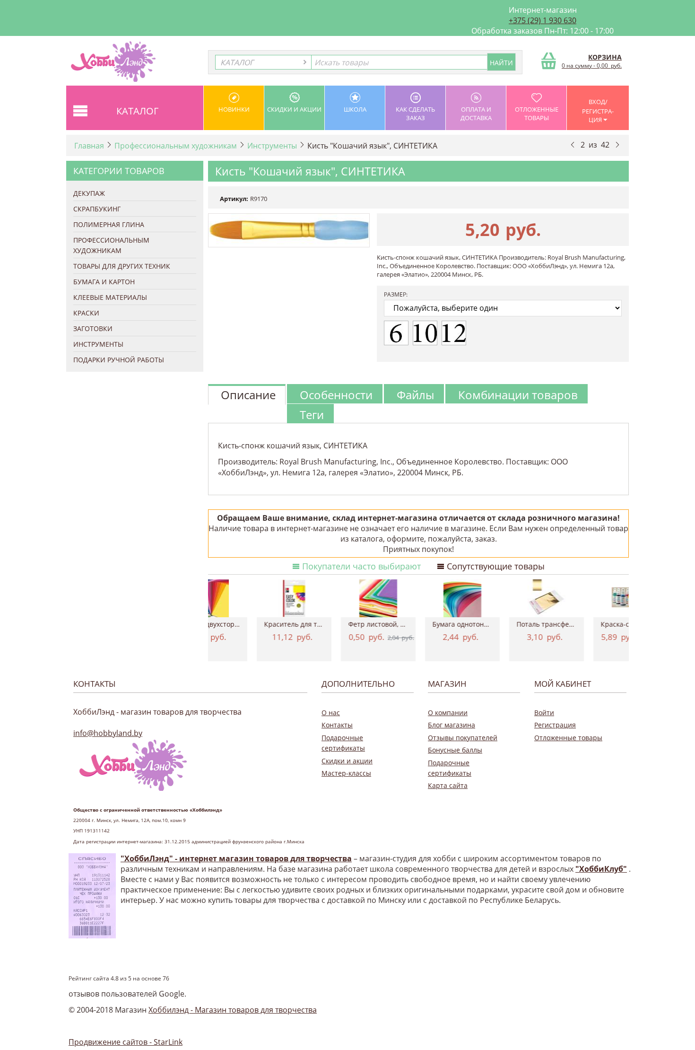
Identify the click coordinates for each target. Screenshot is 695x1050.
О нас (330, 712)
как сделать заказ (415, 113)
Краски (86, 312)
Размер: (396, 294)
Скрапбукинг (97, 208)
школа (355, 109)
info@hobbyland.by (107, 733)
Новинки (234, 109)
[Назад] (572, 144)
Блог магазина (451, 724)
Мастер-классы (346, 773)
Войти (544, 712)
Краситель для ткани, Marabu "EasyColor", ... (334, 624)
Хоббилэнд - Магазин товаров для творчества (232, 1010)
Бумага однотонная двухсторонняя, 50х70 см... (502, 624)
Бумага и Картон (104, 281)
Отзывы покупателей (462, 737)
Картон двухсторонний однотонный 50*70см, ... (250, 624)
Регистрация (555, 724)
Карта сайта (448, 785)
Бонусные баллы (455, 749)
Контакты (337, 724)
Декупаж (89, 193)
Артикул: (234, 198)
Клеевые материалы (110, 297)
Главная (89, 145)
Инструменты (272, 145)
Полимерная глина (108, 224)
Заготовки (93, 328)
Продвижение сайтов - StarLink (125, 1042)
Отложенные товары (536, 113)
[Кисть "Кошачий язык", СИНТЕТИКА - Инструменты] (288, 230)
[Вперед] (617, 144)
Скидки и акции (294, 109)
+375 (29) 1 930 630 (542, 20)
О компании (448, 712)
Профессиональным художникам (175, 145)
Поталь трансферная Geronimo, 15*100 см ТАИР (587, 624)
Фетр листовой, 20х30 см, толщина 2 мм (418, 624)
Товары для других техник (121, 266)
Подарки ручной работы (118, 359)
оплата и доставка (476, 113)
